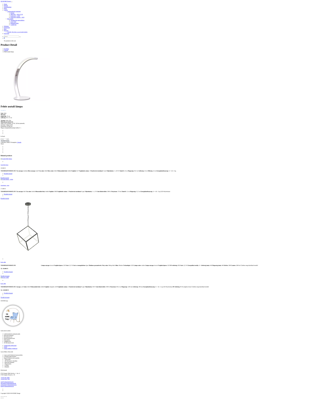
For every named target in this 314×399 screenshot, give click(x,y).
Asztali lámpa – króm (5, 185)
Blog (5, 29)
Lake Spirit (13, 21)
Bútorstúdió (10, 19)
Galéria (6, 10)
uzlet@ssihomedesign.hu (7, 382)
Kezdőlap (6, 49)
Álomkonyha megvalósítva (17, 20)
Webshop (6, 26)
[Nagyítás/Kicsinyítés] (1, 396)
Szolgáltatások (7, 7)
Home (5, 4)
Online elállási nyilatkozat (10, 348)
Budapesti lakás (14, 23)
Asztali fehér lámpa (4, 164)
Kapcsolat (6, 33)
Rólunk (6, 5)
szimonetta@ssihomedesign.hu (9, 385)
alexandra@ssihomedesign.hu (8, 383)
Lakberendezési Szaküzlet (14, 11)
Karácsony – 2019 (15, 16)
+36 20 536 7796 (5, 379)
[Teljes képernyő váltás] (3, 396)
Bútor (5, 8)
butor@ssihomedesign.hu (7, 386)
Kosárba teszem (5, 141)
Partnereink (7, 27)
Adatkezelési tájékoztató (10, 345)
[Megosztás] (4, 396)
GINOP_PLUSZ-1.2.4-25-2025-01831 (17, 32)
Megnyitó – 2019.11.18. (16, 14)
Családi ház (13, 24)
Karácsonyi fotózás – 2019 (17, 17)
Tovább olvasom (8, 272)
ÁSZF (5, 347)
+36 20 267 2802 (5, 377)
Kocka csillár (3, 262)
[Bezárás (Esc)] (6, 396)
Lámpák (6, 50)
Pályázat (6, 30)
